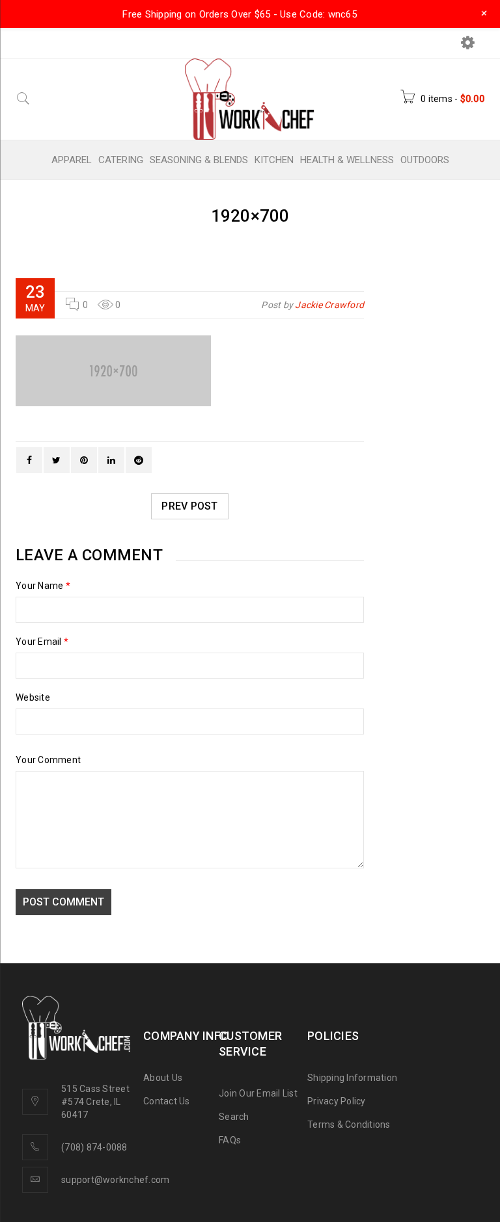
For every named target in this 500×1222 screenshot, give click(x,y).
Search (234, 1117)
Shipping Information (352, 1077)
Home (215, 237)
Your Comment (48, 760)
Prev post (189, 506)
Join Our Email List (258, 1093)
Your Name (43, 585)
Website (33, 697)
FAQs (230, 1140)
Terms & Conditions (349, 1124)
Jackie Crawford (329, 305)
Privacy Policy (336, 1101)
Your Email (42, 641)
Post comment (63, 902)
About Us (162, 1077)
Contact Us (166, 1101)
